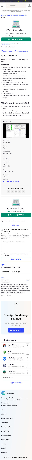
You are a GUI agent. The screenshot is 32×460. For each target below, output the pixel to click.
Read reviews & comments (8, 47)
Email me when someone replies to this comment (16, 254)
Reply (9, 295)
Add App (3, 414)
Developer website (22, 51)
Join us (27, 1)
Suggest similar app (16, 383)
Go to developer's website (12, 181)
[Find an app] (7, 6)
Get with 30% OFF (16, 330)
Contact (3, 444)
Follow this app (8, 51)
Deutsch (9, 405)
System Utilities (10, 15)
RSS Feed (4, 452)
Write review (16, 225)
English (3, 405)
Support (3, 448)
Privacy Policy (5, 431)
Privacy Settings (6, 435)
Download (17, 39)
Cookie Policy (5, 439)
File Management (21, 15)
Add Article (4, 422)
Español (14, 405)
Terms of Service (6, 427)
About (3, 410)
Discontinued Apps (7, 418)
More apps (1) (7, 378)
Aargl (3, 277)
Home (3, 15)
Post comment (16, 259)
